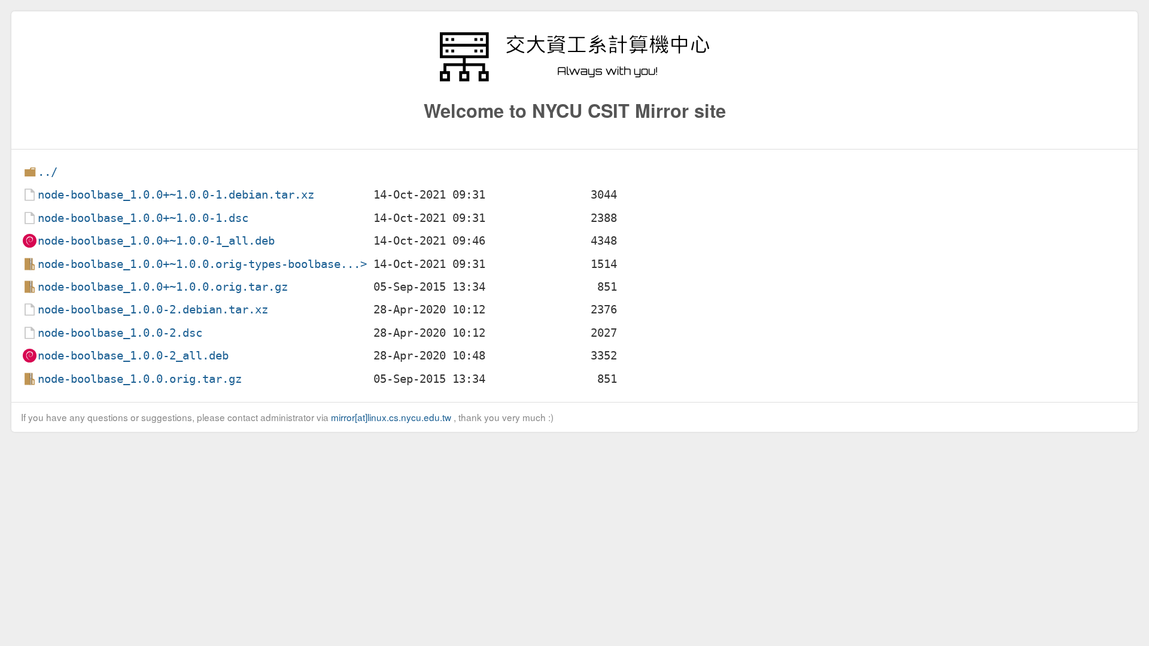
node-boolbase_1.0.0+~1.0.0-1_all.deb (156, 241)
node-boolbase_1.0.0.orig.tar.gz (140, 379)
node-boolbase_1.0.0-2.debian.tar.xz (153, 309)
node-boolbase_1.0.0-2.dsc (120, 333)
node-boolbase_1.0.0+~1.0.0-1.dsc (143, 218)
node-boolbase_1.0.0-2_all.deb (133, 355)
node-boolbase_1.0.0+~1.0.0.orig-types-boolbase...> (202, 264)
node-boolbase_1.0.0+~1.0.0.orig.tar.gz (163, 287)
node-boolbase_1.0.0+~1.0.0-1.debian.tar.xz (176, 195)
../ (47, 172)
